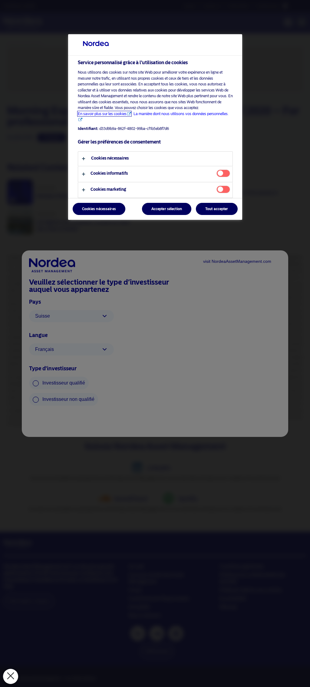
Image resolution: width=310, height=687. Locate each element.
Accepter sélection (166, 209)
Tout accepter (216, 209)
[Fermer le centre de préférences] (10, 676)
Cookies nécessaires (99, 209)
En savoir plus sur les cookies (102, 113)
